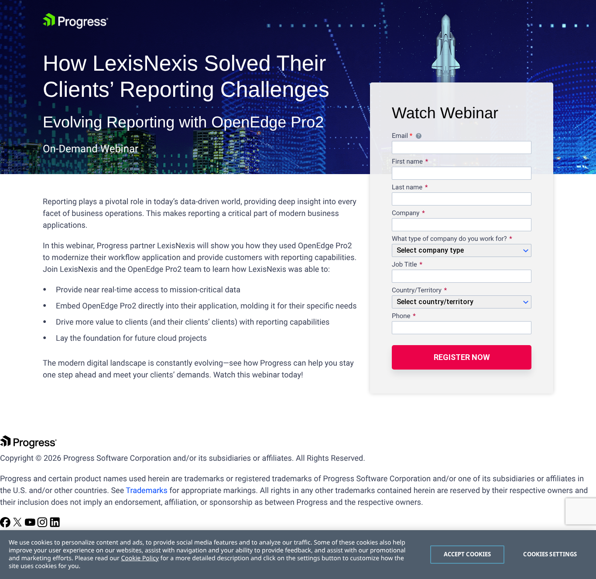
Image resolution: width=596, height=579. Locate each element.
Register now (462, 357)
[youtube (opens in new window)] (31, 525)
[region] (298, 554)
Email (458, 137)
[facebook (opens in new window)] (6, 525)
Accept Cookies (467, 554)
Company (405, 213)
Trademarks (146, 490)
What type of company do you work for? (449, 239)
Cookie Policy (139, 558)
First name (407, 161)
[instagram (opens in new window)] (43, 525)
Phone (401, 316)
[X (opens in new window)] (18, 525)
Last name (407, 187)
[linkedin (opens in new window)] (55, 525)
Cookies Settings (550, 554)
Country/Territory (417, 290)
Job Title (404, 264)
